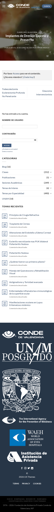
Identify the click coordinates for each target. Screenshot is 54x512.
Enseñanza (19, 499)
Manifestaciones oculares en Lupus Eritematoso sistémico (26, 303)
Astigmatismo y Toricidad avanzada (26, 282)
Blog (4, 166)
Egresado (42, 499)
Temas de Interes (10, 188)
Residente (31, 499)
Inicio (10, 499)
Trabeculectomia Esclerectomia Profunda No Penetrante (13, 92)
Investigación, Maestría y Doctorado (27, 501)
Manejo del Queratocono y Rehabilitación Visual (29, 272)
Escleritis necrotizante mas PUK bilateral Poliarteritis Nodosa (28, 242)
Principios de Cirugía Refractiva (24, 215)
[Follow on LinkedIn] (32, 468)
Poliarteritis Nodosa (19, 253)
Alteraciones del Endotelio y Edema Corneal (30, 232)
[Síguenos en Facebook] (22, 468)
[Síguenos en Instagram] (25, 468)
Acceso (16, 73)
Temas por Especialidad (13, 193)
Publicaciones (8, 177)
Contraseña (9, 134)
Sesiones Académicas (12, 182)
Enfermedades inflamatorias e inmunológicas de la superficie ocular (30, 292)
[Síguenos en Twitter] (29, 468)
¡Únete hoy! (28, 77)
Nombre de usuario (12, 120)
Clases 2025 (22, 32)
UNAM (5, 198)
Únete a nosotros (7, 151)
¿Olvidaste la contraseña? (10, 149)
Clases (5, 172)
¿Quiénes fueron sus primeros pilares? (27, 261)
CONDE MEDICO (43, 48)
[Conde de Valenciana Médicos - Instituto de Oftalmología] (23, 6)
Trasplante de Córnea (19, 223)
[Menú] (3, 6)
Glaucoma (32, 32)
